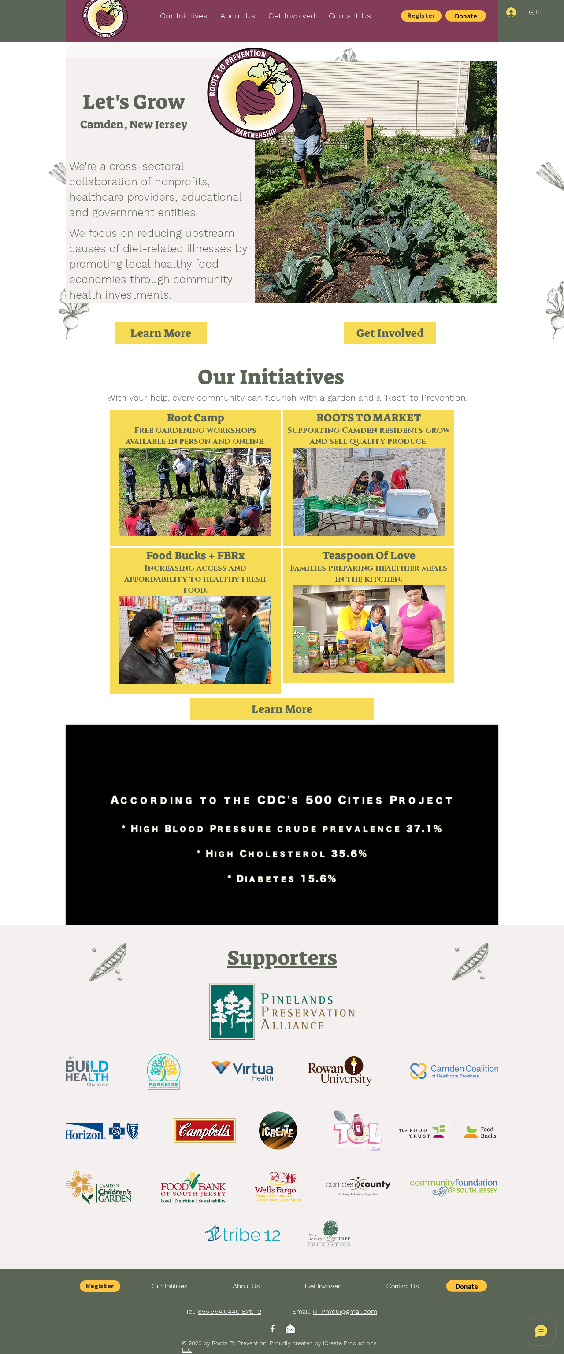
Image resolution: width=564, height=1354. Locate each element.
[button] (350, 16)
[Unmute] (92, 913)
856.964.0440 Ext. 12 (229, 1312)
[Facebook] (272, 1329)
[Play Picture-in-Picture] (471, 913)
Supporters (282, 957)
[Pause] (77, 913)
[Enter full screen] (486, 913)
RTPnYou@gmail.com (345, 1312)
